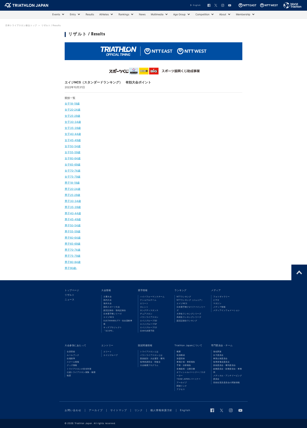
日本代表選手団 (147, 330)
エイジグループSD (148, 320)
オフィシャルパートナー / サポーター (191, 374)
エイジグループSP (148, 324)
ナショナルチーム (148, 300)
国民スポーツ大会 (111, 307)
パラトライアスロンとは (151, 355)
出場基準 (71, 358)
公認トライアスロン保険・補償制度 (81, 374)
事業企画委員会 (220, 358)
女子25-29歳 (72, 116)
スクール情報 (73, 362)
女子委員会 (218, 355)
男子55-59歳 (72, 231)
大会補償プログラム (149, 365)
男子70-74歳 (72, 249)
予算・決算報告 (184, 365)
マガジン (217, 303)
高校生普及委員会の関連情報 (226, 382)
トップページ (72, 290)
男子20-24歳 (72, 189)
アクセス (181, 389)
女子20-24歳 (72, 109)
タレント (144, 307)
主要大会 (107, 296)
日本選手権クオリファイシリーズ (191, 309)
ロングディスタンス (149, 310)
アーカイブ (182, 382)
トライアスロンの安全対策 (79, 369)
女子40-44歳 (73, 134)
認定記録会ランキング (187, 320)
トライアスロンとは (149, 351)
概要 (179, 351)
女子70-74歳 (72, 170)
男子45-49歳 (73, 219)
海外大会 (107, 303)
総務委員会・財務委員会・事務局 (227, 370)
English (197, 5)
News (142, 14)
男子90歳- (71, 268)
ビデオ (216, 300)
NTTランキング (184, 296)
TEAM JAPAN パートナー (188, 379)
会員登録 (71, 351)
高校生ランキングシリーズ (189, 317)
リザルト (69, 294)
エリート (144, 303)
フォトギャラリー (221, 296)
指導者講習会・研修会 (150, 362)
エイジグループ (110, 355)
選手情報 (142, 290)
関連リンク (182, 386)
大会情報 (106, 290)
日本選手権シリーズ (112, 313)
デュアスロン (146, 313)
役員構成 (181, 355)
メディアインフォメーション (226, 310)
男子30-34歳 (73, 201)
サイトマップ (118, 410)
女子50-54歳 (72, 146)
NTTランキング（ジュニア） (190, 300)
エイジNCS (108, 317)
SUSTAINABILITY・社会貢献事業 (117, 322)
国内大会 (107, 300)
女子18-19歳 (72, 103)
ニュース (69, 299)
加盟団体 (181, 358)
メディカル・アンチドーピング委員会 (227, 377)
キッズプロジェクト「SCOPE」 (112, 329)
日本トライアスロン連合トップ (21, 25)
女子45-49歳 (73, 140)
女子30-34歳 (73, 122)
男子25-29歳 (72, 195)
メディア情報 (219, 307)
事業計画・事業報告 (186, 362)
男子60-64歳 (72, 237)
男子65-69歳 (72, 243)
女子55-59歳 (72, 152)
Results (90, 14)
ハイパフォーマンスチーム (152, 296)
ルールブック (73, 355)
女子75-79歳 (72, 176)
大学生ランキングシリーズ (189, 313)
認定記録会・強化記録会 (114, 310)
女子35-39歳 (73, 128)
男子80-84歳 (72, 262)
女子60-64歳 (72, 158)
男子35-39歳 (73, 207)
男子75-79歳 (72, 255)
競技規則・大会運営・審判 (152, 358)
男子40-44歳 (73, 213)
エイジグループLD (148, 327)
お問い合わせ (73, 410)
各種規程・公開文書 (186, 369)
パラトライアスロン (149, 317)
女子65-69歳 (72, 164)
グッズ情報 (72, 365)
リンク (138, 410)
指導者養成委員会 (221, 362)
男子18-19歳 (72, 182)
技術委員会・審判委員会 (224, 365)
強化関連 (217, 351)
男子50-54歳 (72, 225)
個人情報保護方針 (161, 410)
